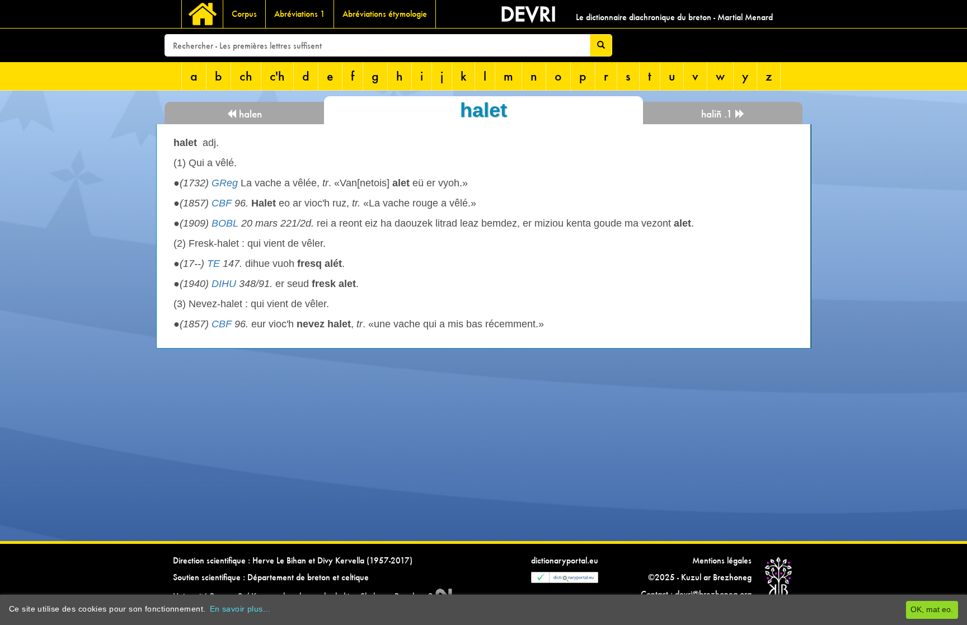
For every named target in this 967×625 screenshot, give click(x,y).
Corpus (244, 13)
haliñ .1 (718, 114)
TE (213, 263)
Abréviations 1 (299, 13)
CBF (222, 203)
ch (246, 75)
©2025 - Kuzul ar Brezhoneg (700, 577)
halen (249, 114)
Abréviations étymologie (384, 13)
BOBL (225, 223)
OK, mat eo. (931, 609)
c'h (277, 75)
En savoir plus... (240, 608)
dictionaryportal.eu (564, 560)
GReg (225, 183)
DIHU (224, 283)
